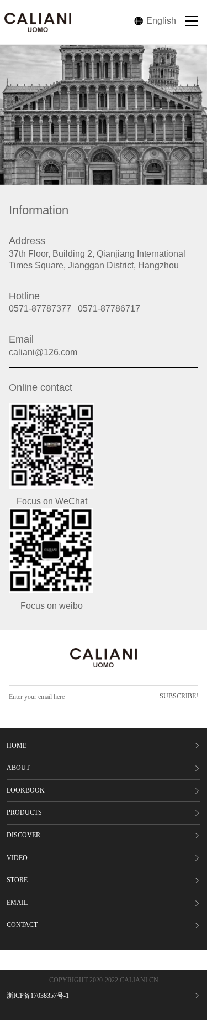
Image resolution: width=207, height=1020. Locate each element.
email (17, 903)
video (17, 858)
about (18, 768)
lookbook (26, 790)
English (161, 20)
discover (23, 835)
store (17, 880)
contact (22, 925)
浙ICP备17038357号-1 (38, 996)
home (16, 745)
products (24, 812)
